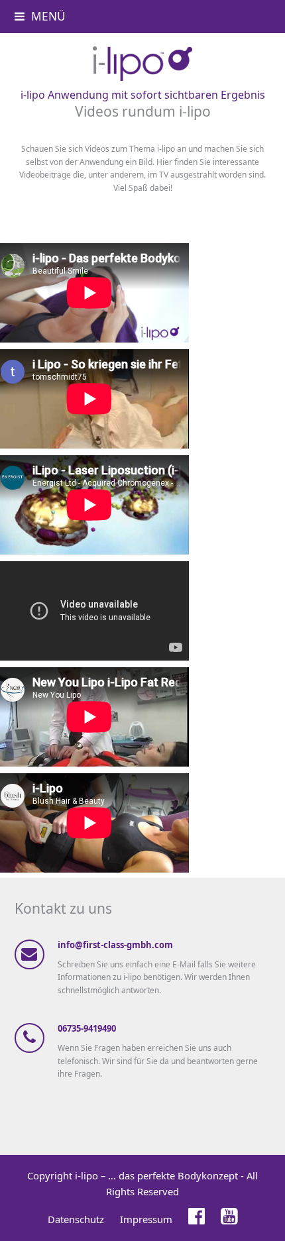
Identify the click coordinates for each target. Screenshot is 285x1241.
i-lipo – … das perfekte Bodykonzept (156, 1175)
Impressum (146, 1219)
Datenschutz (76, 1219)
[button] (40, 16)
